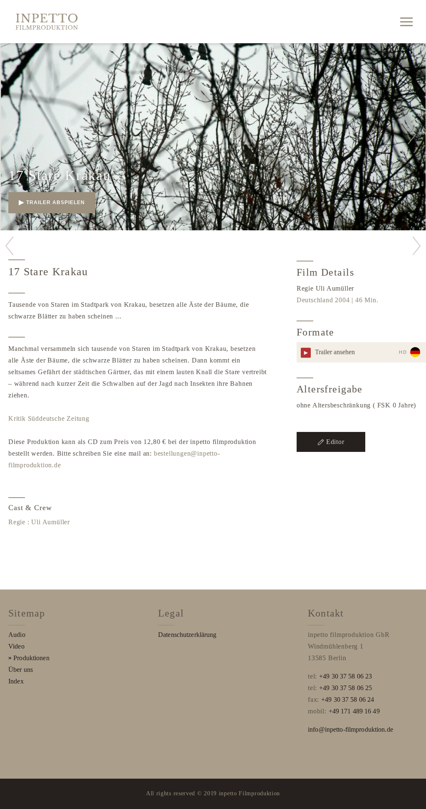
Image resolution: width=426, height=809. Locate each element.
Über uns (20, 669)
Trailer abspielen (55, 202)
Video (16, 646)
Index (16, 681)
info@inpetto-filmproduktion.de (350, 729)
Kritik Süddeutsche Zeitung (48, 418)
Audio (16, 634)
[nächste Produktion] (416, 246)
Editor (335, 441)
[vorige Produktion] (9, 246)
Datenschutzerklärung (187, 634)
